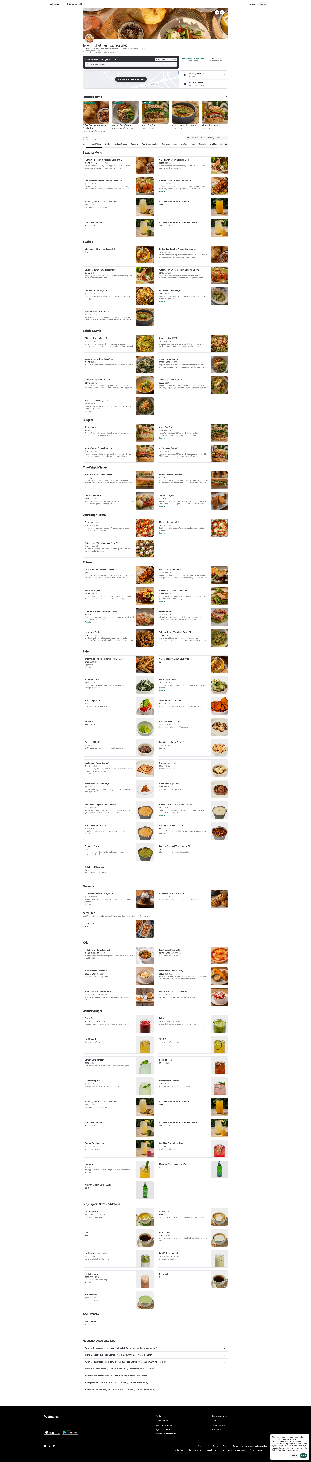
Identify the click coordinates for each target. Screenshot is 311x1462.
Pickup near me (218, 1425)
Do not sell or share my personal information (250, 1446)
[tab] (94, 144)
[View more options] (222, 12)
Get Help (159, 1416)
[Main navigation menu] (45, 4)
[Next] (226, 96)
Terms (215, 1446)
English (217, 1429)
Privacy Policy (203, 1446)
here (297, 1450)
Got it (303, 1456)
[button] (155, 1348)
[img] (131, 79)
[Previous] (221, 96)
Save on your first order (166, 1434)
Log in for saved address (167, 59)
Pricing (225, 1446)
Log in (252, 4)
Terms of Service (233, 1450)
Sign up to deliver (163, 1429)
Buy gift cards (162, 1421)
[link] (217, 12)
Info (143, 48)
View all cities (217, 1421)
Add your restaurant (164, 1425)
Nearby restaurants (219, 1416)
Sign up (263, 4)
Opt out (294, 1456)
